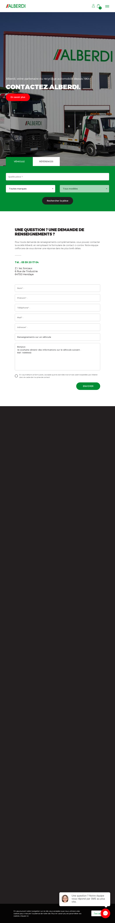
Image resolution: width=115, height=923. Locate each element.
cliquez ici (24, 916)
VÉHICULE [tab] (19, 161)
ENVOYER (88, 386)
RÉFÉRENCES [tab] (46, 161)
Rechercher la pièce (57, 200)
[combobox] (30, 188)
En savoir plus (18, 97)
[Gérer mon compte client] (93, 6)
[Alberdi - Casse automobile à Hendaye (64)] (15, 6)
